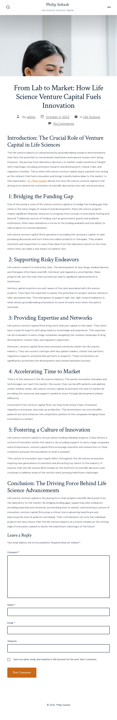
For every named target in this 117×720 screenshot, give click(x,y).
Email (11, 623)
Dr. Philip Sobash (37, 181)
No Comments (63, 123)
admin (31, 117)
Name (11, 605)
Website (12, 641)
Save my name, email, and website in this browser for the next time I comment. (55, 659)
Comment (13, 552)
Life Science (91, 117)
